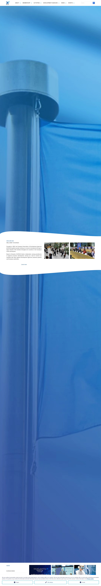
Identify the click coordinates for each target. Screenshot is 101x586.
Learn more (24, 264)
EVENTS (70, 2)
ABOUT (17, 2)
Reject (17, 582)
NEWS (63, 2)
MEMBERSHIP (26, 2)
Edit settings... (50, 582)
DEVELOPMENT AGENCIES (50, 2)
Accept (83, 582)
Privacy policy (90, 578)
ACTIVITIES (37, 2)
